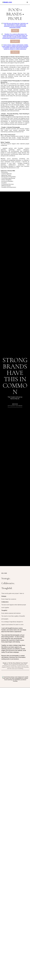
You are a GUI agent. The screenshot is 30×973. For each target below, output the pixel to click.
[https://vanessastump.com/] (7, 2)
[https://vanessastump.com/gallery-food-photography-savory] (15, 25)
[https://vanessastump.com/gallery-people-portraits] (15, 46)
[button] (27, 2)
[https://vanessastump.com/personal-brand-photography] (15, 36)
